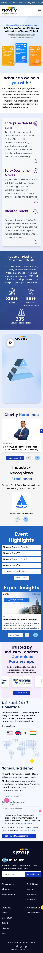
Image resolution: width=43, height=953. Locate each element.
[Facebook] (17, 946)
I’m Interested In (8, 805)
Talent (5, 923)
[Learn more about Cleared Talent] (36, 241)
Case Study (7, 918)
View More (13, 458)
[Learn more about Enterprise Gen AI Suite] (36, 160)
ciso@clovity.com (27, 830)
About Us (6, 889)
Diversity (6, 928)
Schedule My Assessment (17, 836)
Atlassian (31, 894)
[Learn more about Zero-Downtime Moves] (36, 201)
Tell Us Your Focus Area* (13, 802)
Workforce (32, 899)
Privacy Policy (27, 823)
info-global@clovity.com (21, 949)
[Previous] (28, 458)
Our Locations (33, 912)
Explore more (21, 693)
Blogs (4, 912)
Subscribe (31, 874)
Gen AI (30, 889)
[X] (21, 946)
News (4, 933)
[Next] (37, 458)
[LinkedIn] (25, 946)
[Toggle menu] (39, 10)
